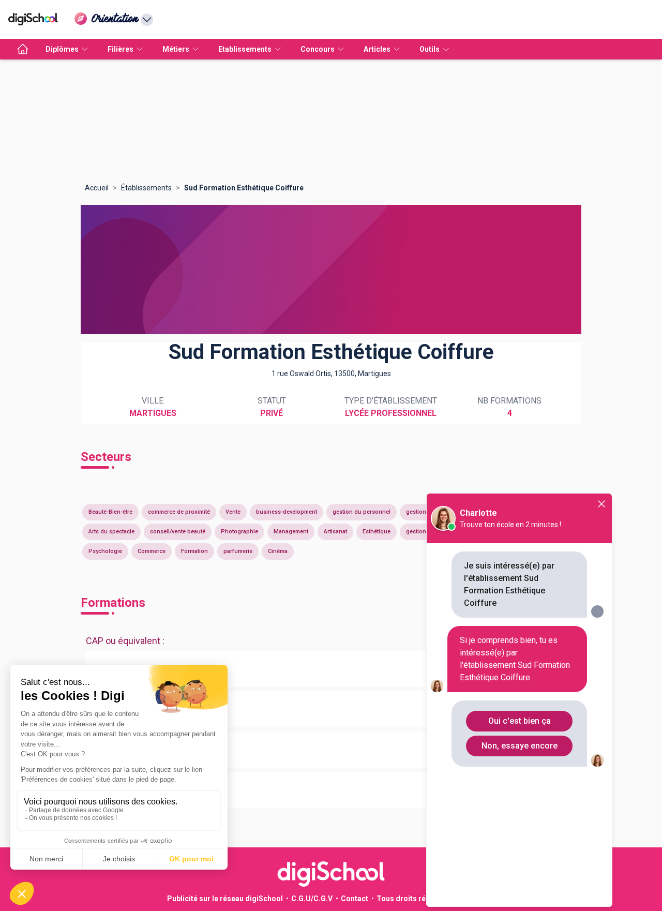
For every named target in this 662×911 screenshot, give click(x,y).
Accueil (97, 188)
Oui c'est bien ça (519, 721)
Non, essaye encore (520, 746)
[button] (331, 669)
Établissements (146, 188)
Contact (354, 898)
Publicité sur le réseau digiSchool (225, 898)
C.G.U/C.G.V (312, 898)
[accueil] (22, 49)
